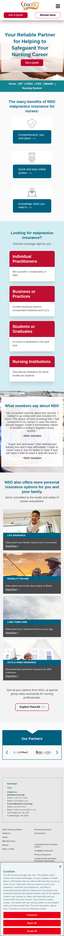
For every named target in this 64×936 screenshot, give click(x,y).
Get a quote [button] (15, 15)
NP (21, 83)
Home (5, 837)
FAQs (9, 788)
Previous (7, 752)
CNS (38, 83)
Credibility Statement (43, 851)
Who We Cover (8, 841)
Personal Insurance (43, 830)
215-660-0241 (20, 807)
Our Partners (40, 833)
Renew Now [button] (48, 15)
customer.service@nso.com (24, 810)
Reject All (32, 923)
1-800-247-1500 (20, 798)
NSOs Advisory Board (12, 830)
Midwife (48, 83)
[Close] (60, 866)
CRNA (29, 83)
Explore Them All (30, 707)
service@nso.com (20, 801)
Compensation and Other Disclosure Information (45, 859)
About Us (6, 833)
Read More (11, 546)
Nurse (12, 83)
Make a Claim (8, 849)
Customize (32, 915)
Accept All (32, 931)
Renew (5, 845)
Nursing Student (32, 88)
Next (57, 752)
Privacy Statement (42, 855)
